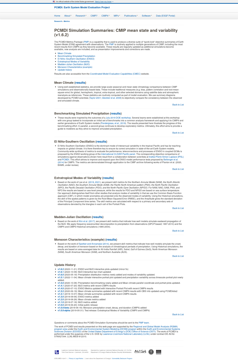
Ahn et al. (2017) (87, 221)
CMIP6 (105, 15)
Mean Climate (64, 53)
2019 (91, 182)
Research (80, 15)
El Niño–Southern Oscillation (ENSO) (76, 58)
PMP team (144, 322)
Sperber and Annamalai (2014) (94, 243)
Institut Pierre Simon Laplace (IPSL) (166, 156)
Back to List (178, 104)
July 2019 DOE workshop (118, 117)
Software (146, 15)
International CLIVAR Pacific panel (118, 154)
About (67, 15)
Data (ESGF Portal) (165, 15)
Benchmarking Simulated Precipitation (76, 56)
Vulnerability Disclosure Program (122, 358)
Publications (130, 15)
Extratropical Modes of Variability (74, 61)
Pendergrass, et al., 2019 (113, 123)
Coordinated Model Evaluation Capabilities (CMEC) (115, 73)
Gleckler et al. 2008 (111, 97)
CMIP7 (94, 15)
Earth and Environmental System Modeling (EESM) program (107, 329)
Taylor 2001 (95, 97)
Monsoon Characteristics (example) (75, 67)
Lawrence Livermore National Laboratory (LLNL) (126, 333)
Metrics (67, 21)
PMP (86, 41)
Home (57, 15)
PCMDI (65, 159)
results (80, 82)
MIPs (116, 15)
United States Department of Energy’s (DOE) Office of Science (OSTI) (122, 331)
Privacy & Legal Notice (76, 358)
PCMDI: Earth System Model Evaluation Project (82, 7)
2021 (97, 182)
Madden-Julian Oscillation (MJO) (74, 64)
